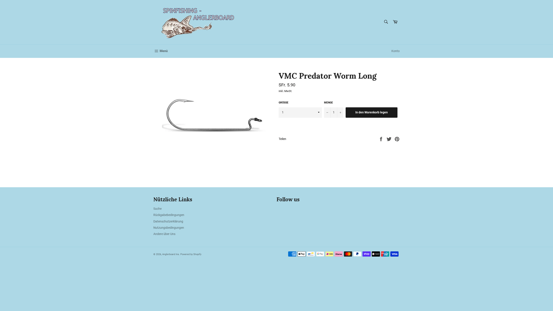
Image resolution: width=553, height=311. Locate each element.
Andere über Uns (164, 234)
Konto (395, 51)
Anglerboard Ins (170, 254)
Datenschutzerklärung (168, 221)
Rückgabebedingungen (168, 215)
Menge (328, 102)
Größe (283, 102)
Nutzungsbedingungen (168, 227)
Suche (157, 208)
